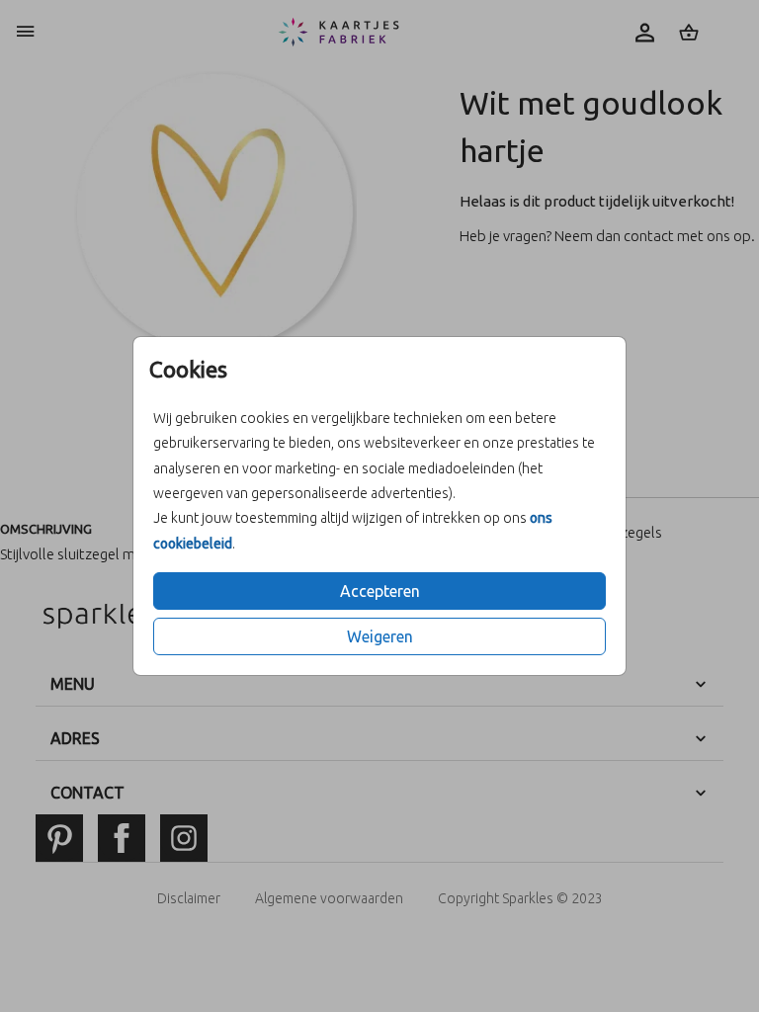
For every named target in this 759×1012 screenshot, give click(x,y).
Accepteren (380, 591)
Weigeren (380, 636)
